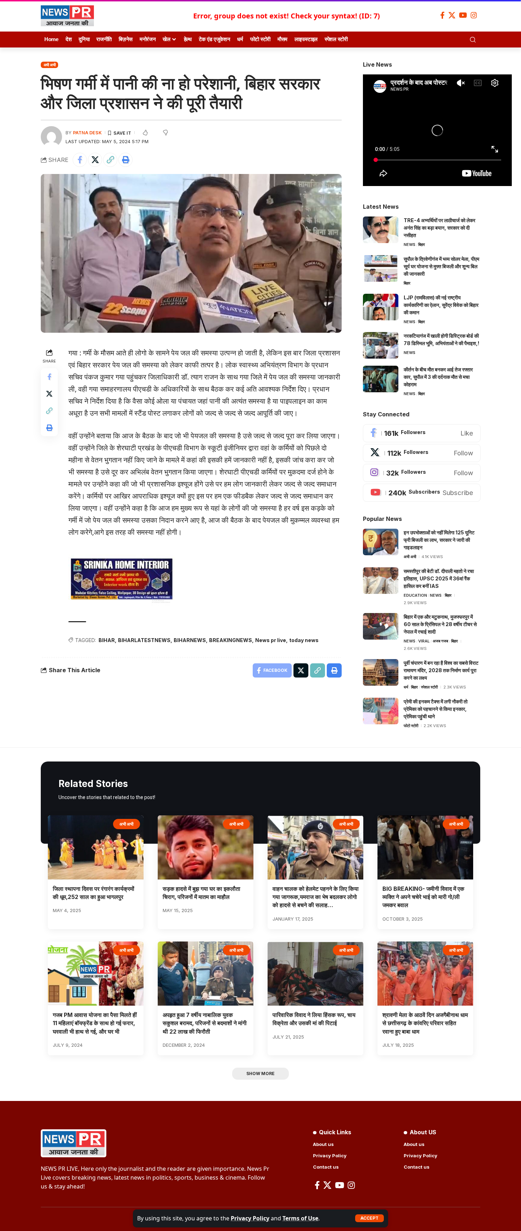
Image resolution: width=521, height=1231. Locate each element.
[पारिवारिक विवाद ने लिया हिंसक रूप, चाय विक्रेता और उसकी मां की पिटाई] (315, 973)
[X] (452, 15)
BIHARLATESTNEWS (144, 640)
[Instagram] (474, 15)
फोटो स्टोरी (411, 725)
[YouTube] (463, 15)
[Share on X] (95, 160)
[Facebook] (442, 15)
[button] (369, 1218)
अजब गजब (440, 641)
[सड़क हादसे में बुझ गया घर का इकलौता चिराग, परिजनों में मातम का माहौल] (205, 847)
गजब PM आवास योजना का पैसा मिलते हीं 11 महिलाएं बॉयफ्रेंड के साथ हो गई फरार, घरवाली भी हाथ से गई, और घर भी (95, 1023)
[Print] (125, 160)
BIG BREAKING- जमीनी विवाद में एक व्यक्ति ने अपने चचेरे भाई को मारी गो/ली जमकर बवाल (423, 897)
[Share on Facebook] (80, 160)
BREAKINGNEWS (230, 640)
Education (415, 595)
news (409, 244)
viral (424, 641)
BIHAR (107, 640)
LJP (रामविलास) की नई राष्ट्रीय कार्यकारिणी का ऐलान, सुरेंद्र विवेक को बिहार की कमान (441, 304)
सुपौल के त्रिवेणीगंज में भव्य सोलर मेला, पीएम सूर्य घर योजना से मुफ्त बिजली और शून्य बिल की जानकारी (441, 266)
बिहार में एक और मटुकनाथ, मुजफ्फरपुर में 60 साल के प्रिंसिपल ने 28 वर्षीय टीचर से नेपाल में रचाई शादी (440, 624)
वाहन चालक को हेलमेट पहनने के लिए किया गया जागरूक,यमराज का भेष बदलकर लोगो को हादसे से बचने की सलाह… (316, 897)
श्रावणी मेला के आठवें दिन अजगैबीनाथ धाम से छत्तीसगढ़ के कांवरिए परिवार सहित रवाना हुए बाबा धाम (425, 1023)
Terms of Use (300, 1218)
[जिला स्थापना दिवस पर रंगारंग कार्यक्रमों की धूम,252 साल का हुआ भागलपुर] (96, 847)
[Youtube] (422, 493)
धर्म (406, 687)
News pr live (270, 640)
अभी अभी (50, 64)
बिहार (421, 244)
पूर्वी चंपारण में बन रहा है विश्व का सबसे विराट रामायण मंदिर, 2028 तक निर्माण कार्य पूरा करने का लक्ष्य (441, 670)
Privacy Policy (250, 1218)
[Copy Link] (110, 160)
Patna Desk (87, 132)
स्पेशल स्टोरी (429, 687)
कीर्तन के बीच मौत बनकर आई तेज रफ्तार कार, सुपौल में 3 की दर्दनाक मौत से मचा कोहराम (438, 376)
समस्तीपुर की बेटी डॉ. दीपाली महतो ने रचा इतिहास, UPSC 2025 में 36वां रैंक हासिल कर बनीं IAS (439, 578)
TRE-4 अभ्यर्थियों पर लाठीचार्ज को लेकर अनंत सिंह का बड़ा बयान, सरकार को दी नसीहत (439, 227)
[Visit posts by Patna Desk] (51, 136)
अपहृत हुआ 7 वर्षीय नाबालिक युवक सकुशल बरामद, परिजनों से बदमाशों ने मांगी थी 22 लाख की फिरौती (205, 1023)
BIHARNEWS (190, 640)
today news (304, 640)
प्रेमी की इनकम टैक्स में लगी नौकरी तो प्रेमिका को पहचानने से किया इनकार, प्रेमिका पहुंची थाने (435, 708)
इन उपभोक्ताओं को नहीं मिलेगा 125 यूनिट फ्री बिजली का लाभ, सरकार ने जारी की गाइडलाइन (439, 539)
